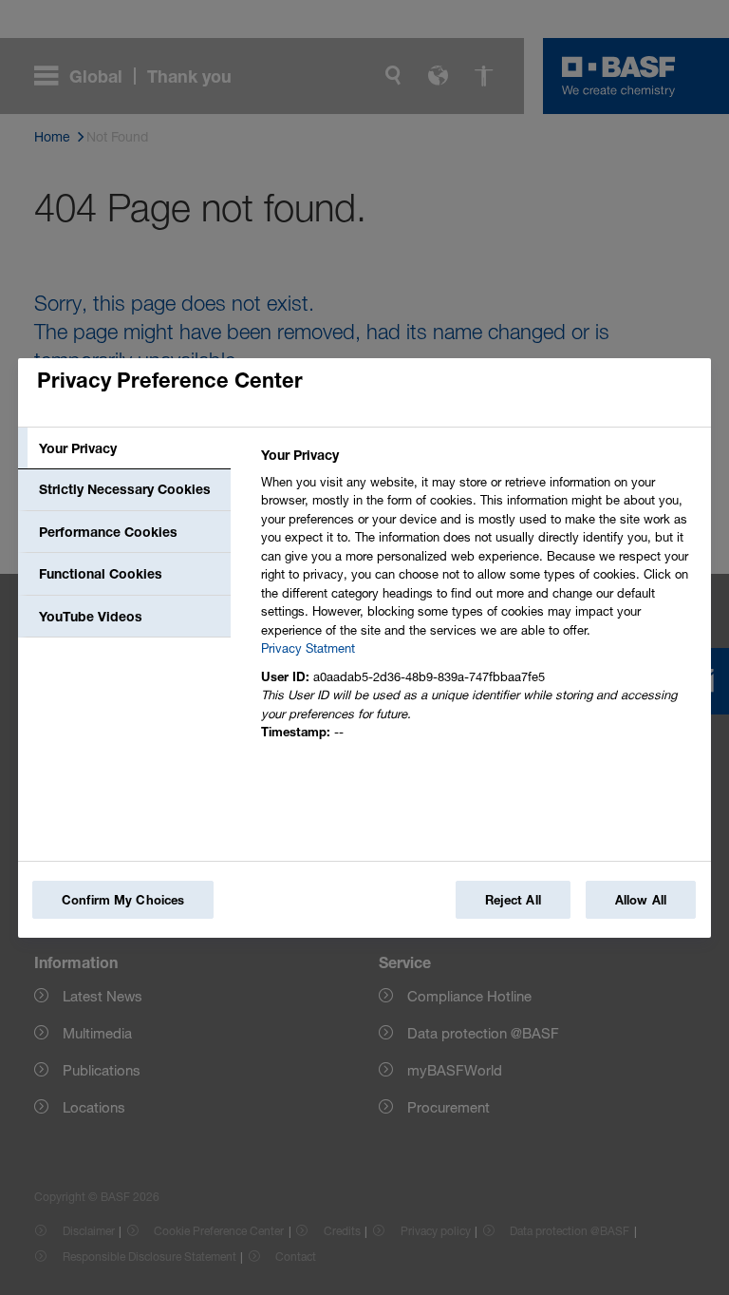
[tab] (124, 448)
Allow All (640, 899)
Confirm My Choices (123, 899)
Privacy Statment (308, 648)
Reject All (513, 899)
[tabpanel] (478, 599)
